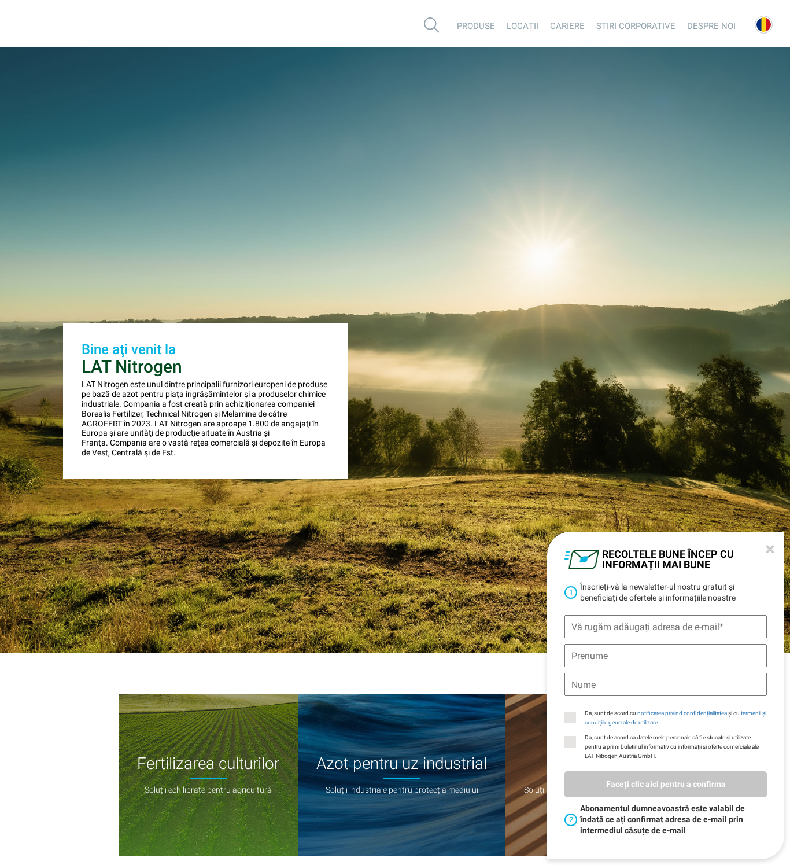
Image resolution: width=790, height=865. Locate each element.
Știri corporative (635, 26)
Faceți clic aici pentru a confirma (666, 784)
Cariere (567, 26)
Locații (522, 26)
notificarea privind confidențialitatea (682, 713)
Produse (476, 26)
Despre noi (711, 26)
